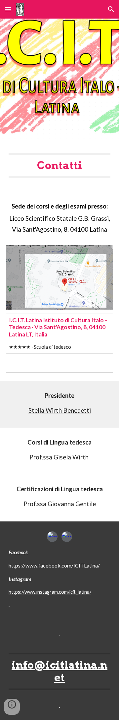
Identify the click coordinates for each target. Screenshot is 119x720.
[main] (59, 165)
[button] (8, 9)
